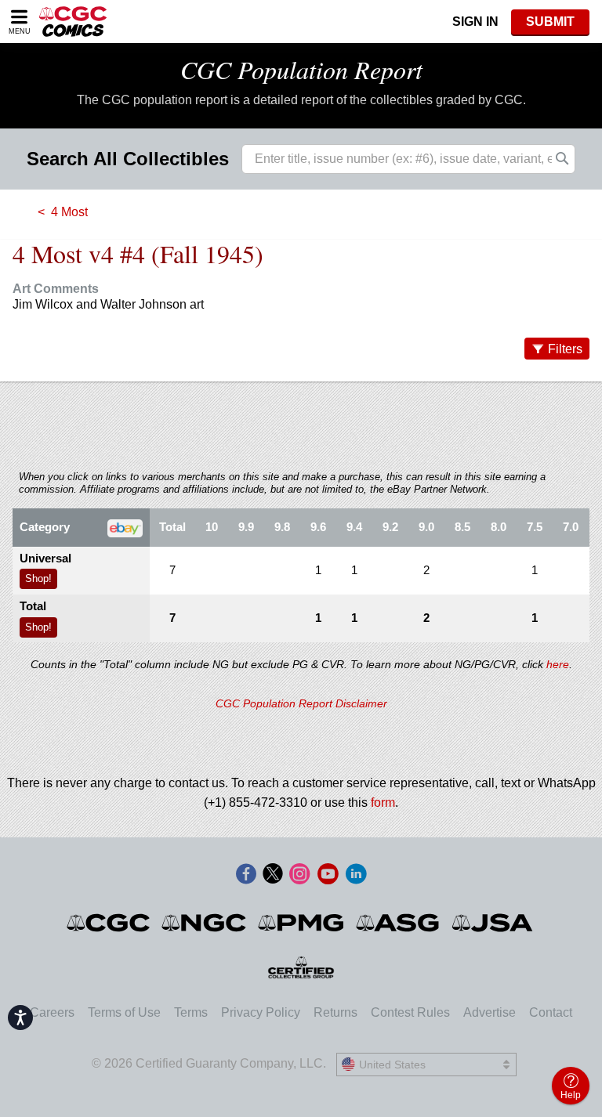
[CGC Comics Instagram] (299, 874)
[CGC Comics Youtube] (327, 874)
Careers (52, 1012)
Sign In (475, 21)
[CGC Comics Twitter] (273, 874)
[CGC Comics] (109, 922)
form (383, 802)
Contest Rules (410, 1012)
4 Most (69, 212)
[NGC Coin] (205, 922)
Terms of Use (124, 1012)
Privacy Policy (260, 1012)
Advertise (489, 1012)
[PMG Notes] (302, 922)
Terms (191, 1012)
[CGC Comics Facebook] (246, 874)
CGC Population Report (301, 69)
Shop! (38, 578)
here (557, 664)
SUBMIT (550, 21)
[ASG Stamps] (398, 922)
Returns (335, 1012)
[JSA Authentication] (492, 922)
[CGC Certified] (73, 21)
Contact (550, 1012)
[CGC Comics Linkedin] (356, 874)
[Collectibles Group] (301, 967)
